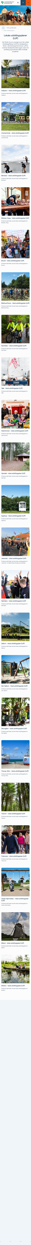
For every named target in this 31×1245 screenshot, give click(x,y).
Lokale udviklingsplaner (9, 30)
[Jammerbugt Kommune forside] (7, 2)
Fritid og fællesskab (11, 28)
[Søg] (23, 2)
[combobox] (18, 2)
